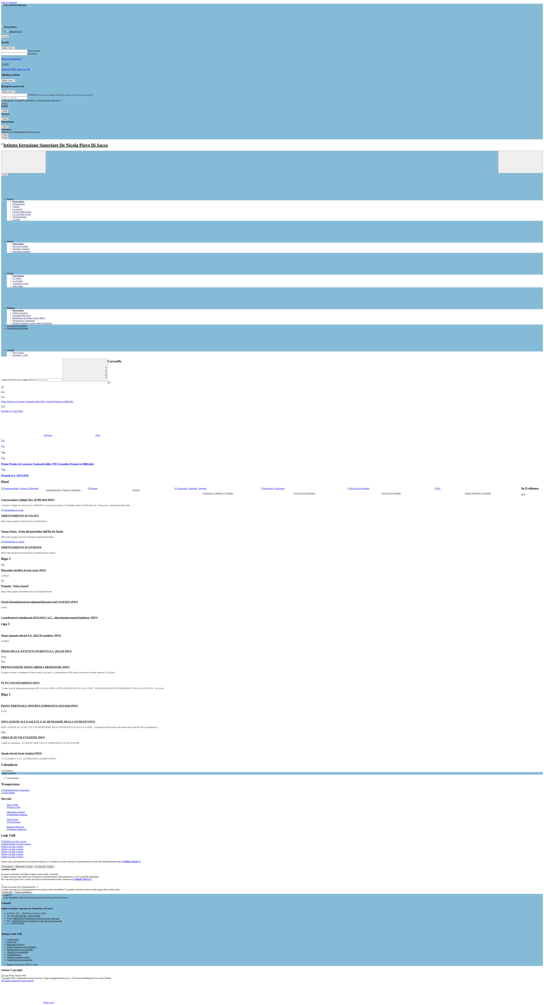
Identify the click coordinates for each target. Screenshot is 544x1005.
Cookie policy (13, 939)
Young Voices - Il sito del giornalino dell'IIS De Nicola (32, 531)
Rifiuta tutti (24, 867)
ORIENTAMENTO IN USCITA (20, 515)
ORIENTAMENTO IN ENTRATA (21, 547)
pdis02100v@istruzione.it (36, 918)
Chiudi (4, 111)
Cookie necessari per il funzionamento (18, 887)
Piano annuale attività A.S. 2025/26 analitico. (31, 635)
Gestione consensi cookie (18, 957)
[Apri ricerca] (520, 162)
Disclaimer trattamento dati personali (17, 980)
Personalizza (7, 867)
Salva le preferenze (23, 892)
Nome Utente (34, 51)
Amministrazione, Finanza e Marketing (63, 490)
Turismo (136, 490)
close (4, 175)
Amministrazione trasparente (19, 960)
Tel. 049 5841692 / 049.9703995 (25, 916)
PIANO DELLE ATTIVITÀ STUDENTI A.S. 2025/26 (36, 651)
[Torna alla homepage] (272, 145)
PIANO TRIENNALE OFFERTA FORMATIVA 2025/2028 (39, 705)
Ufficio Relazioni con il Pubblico (21, 947)
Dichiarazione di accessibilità (20, 949)
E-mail (31, 95)
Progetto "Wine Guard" (15, 586)
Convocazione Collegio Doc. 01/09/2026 (28, 499)
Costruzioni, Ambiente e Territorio (218, 493)
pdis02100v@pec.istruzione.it (37, 921)
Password (32, 54)
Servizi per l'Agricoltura (304, 493)
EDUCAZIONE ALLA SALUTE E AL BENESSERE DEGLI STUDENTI (48, 721)
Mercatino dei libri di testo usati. (23, 570)
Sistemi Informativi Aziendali (478, 493)
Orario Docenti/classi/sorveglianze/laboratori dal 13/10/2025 (39, 601)
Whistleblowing (14, 955)
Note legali (12, 942)
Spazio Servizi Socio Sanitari (21, 753)
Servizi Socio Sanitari (391, 493)
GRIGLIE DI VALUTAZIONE (23, 737)
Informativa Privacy (16, 944)
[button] (27, 435)
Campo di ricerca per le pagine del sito (18, 380)
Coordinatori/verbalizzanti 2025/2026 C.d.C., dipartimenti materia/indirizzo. (49, 617)
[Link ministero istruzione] (13, 5)
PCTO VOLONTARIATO (20, 682)
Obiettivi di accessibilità (17, 952)
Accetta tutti (44, 867)
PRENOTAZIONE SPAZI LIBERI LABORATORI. (35, 667)
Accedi (5, 37)
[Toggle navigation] (23, 162)
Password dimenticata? (11, 59)
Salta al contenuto (9, 2)
